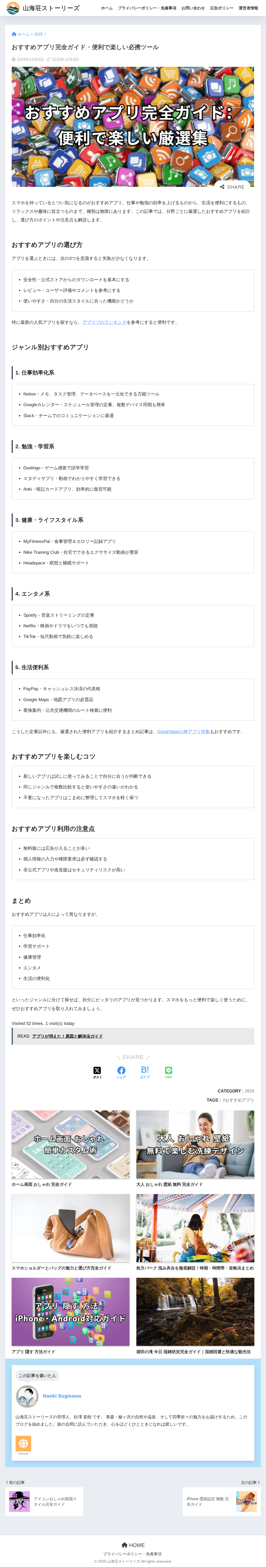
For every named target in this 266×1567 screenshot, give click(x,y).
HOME (136, 1545)
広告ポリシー (222, 8)
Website (23, 1453)
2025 (249, 1091)
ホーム (107, 8)
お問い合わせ (193, 8)
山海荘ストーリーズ (50, 8)
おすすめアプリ (239, 1100)
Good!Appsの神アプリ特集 (183, 731)
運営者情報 (248, 8)
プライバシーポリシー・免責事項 (147, 8)
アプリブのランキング (104, 322)
